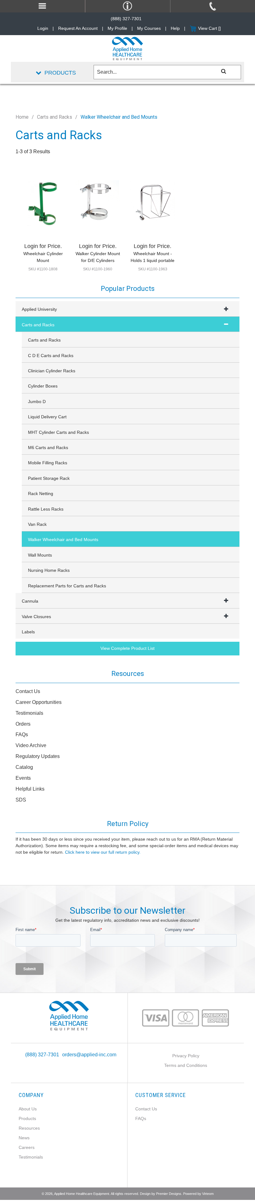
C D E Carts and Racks (50, 355)
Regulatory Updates (38, 756)
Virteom (208, 1194)
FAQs (22, 734)
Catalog (24, 767)
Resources (29, 1128)
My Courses (149, 28)
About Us (28, 1108)
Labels (28, 631)
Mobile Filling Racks (47, 462)
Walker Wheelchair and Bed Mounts (63, 539)
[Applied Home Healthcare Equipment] (69, 1015)
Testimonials (29, 713)
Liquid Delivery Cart (47, 416)
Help (175, 28)
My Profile (117, 28)
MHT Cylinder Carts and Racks (58, 432)
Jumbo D (37, 401)
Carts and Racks (54, 117)
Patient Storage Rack (49, 478)
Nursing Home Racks (49, 570)
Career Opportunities (39, 702)
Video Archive (31, 745)
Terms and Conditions (185, 1065)
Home (22, 117)
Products (27, 1118)
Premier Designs (168, 1194)
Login (42, 28)
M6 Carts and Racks (48, 447)
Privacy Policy (185, 1055)
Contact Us (28, 691)
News (24, 1137)
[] (224, 71)
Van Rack (37, 524)
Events (23, 778)
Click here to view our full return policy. (103, 852)
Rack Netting (40, 493)
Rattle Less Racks (45, 509)
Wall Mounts (40, 555)
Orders (23, 724)
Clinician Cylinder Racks (51, 370)
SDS (21, 799)
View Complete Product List (127, 648)
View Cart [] (209, 28)
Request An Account (78, 28)
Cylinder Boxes (43, 385)
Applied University (39, 309)
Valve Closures (36, 616)
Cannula (30, 601)
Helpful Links (30, 789)
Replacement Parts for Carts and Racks (67, 585)
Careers (27, 1147)
